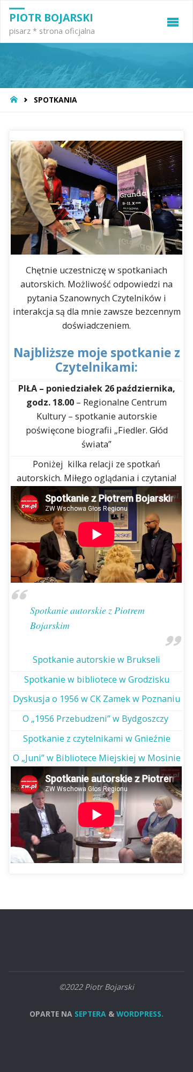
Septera (89, 1014)
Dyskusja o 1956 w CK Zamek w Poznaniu (96, 699)
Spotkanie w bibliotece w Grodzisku (96, 679)
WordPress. (140, 1014)
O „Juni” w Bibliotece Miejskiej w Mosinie (97, 758)
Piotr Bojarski (51, 17)
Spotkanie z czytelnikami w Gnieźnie (96, 738)
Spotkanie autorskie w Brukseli (96, 659)
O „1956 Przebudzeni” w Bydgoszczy (96, 719)
